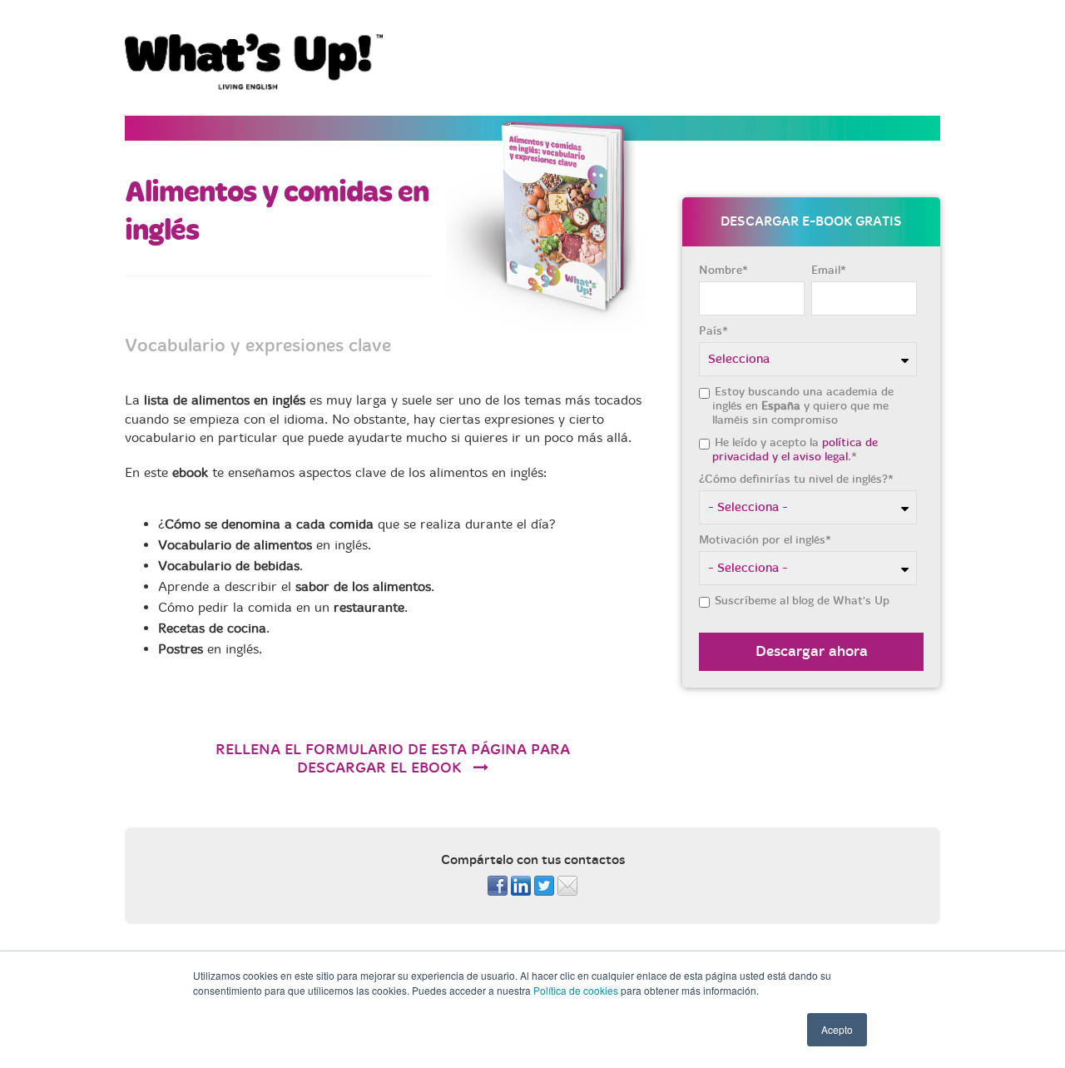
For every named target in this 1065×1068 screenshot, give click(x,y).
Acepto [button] (837, 1029)
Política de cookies (575, 990)
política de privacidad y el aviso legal (795, 449)
